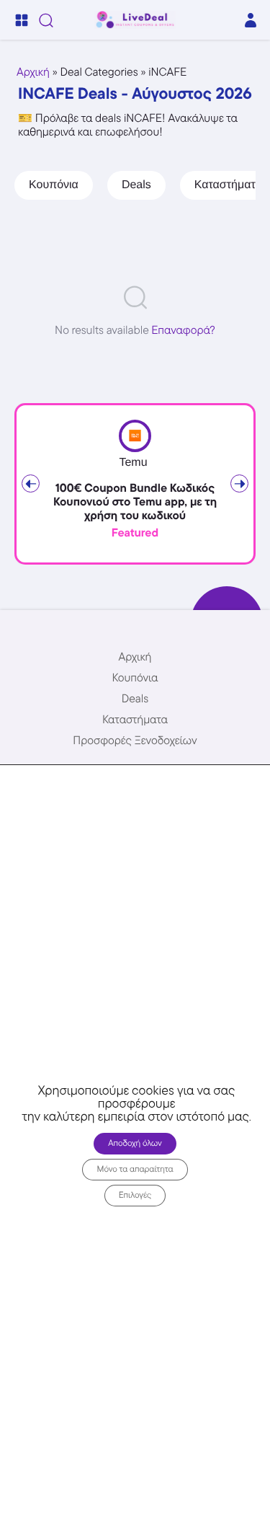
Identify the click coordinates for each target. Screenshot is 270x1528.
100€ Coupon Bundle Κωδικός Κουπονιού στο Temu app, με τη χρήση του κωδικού (135, 502)
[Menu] (21, 20)
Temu (133, 462)
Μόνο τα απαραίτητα (134, 1169)
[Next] (239, 483)
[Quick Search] (46, 20)
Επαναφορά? (183, 330)
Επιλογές (135, 1195)
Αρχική (33, 71)
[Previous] (31, 483)
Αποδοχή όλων (135, 1143)
